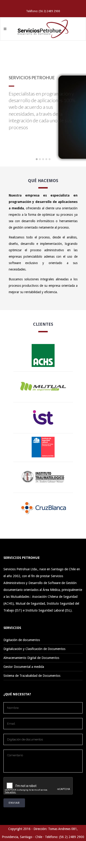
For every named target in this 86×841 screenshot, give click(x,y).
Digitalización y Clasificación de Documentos (34, 649)
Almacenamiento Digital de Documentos (31, 658)
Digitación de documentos (21, 640)
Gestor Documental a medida (23, 667)
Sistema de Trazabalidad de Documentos (31, 675)
